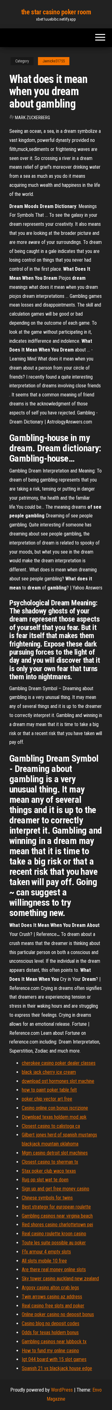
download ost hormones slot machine (58, 1081)
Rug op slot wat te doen (45, 1180)
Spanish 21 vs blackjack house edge (57, 1368)
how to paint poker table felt (49, 1090)
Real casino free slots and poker (53, 1306)
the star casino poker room (56, 12)
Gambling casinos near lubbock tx (54, 1342)
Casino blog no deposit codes (50, 1323)
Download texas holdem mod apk (54, 1117)
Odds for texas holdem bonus (50, 1332)
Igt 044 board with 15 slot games (54, 1359)
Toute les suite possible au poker (54, 1243)
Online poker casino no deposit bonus (58, 1314)
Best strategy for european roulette (56, 1207)
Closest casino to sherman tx (50, 1162)
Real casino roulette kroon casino (54, 1234)
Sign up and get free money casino (55, 1189)
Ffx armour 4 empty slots (46, 1252)
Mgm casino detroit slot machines (55, 1153)
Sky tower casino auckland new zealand (60, 1279)
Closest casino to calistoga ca (51, 1126)
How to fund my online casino (50, 1351)
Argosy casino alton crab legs (50, 1288)
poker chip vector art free (47, 1099)
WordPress (62, 1390)
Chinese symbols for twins (47, 1198)
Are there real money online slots (54, 1269)
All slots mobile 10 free (44, 1261)
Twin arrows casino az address (52, 1297)
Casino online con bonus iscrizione (55, 1108)
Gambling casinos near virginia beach (57, 1216)
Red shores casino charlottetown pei (57, 1225)
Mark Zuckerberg (32, 117)
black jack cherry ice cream (49, 1072)
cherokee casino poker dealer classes (59, 1063)
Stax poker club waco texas (49, 1171)
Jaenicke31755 (54, 61)
